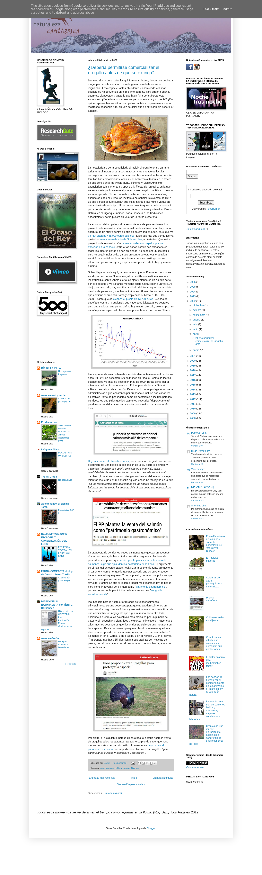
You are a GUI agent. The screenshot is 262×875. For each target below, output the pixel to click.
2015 (193, 384)
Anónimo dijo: (199, 505)
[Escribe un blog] (143, 763)
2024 (193, 291)
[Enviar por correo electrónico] (139, 763)
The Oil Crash (49, 476)
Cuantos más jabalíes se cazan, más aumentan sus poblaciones (214, 643)
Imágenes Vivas (50, 449)
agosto (197, 319)
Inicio (134, 777)
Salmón (135, 768)
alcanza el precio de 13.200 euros (133, 298)
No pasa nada (65, 480)
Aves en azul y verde (53, 395)
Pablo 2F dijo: (199, 432)
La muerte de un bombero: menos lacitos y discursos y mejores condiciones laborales (207, 710)
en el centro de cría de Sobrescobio (121, 239)
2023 (193, 296)
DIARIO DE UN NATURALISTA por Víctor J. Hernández (57, 605)
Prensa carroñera (211, 599)
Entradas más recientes (102, 777)
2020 (193, 360)
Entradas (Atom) (113, 793)
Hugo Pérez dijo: (200, 451)
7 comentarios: (120, 763)
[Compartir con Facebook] (151, 763)
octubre (197, 310)
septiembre (199, 315)
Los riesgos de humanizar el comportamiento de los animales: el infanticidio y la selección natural (206, 686)
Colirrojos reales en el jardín (215, 619)
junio (196, 329)
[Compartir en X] (147, 763)
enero (196, 350)
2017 (193, 375)
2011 (193, 404)
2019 (193, 365)
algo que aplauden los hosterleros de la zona (127, 564)
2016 (193, 380)
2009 (193, 413)
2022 (193, 301)
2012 (193, 399)
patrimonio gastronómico (150, 586)
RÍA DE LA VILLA (51, 368)
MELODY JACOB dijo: (203, 487)
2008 (193, 418)
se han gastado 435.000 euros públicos (111, 235)
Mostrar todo (70, 664)
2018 (193, 370)
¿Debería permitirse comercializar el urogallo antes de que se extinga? (123, 70)
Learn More (211, 9)
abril (195, 334)
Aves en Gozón (50, 638)
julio (195, 324)
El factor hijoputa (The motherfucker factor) (215, 661)
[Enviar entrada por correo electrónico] (132, 763)
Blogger (151, 828)
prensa (126, 768)
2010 (193, 408)
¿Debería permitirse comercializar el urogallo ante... (207, 341)
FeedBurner (213, 208)
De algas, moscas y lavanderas (63, 644)
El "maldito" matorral (212, 559)
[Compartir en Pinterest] (155, 763)
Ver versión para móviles (131, 784)
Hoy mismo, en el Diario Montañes (108, 461)
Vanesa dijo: (198, 469)
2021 (193, 356)
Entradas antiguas (163, 777)
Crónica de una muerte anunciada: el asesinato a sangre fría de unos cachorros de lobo (206, 735)
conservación (107, 768)
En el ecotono (49, 422)
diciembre (198, 305)
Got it (227, 9)
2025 (193, 286)
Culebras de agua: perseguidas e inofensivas (214, 582)
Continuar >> (197, 446)
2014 (193, 389)
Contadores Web (195, 767)
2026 (193, 282)
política (118, 768)
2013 (193, 394)
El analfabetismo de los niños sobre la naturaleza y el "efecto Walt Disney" (215, 543)
